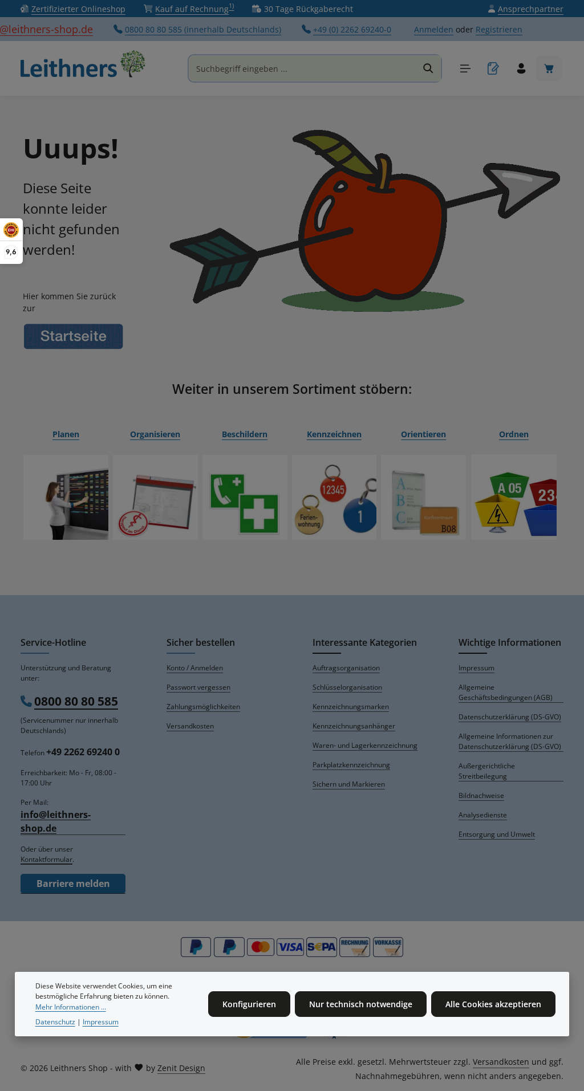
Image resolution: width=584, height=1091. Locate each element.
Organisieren (155, 434)
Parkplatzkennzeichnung (351, 765)
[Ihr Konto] (521, 69)
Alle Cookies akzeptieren (493, 1004)
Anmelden (433, 29)
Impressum (476, 668)
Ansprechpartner (530, 8)
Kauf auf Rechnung (194, 8)
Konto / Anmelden (195, 668)
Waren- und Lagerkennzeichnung (365, 745)
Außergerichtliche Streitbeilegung (487, 771)
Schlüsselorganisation (347, 687)
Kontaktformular (46, 859)
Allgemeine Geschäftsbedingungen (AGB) (506, 692)
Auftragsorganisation (346, 668)
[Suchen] (428, 68)
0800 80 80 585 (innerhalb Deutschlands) (203, 29)
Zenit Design (181, 1067)
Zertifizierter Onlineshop (78, 8)
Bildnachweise (481, 795)
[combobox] (303, 68)
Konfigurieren (249, 1004)
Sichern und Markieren (349, 784)
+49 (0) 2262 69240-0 (352, 29)
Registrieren (499, 29)
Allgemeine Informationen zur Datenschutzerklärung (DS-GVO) (510, 741)
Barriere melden (73, 883)
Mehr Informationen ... (70, 1007)
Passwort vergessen (198, 687)
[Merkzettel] (493, 69)
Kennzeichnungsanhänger (354, 726)
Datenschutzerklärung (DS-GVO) (510, 717)
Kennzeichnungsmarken (351, 706)
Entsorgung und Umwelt (497, 834)
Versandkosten (190, 726)
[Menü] (465, 69)
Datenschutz (55, 1022)
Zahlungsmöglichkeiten (203, 706)
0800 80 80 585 (76, 701)
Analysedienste (483, 815)
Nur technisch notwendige (360, 1004)
